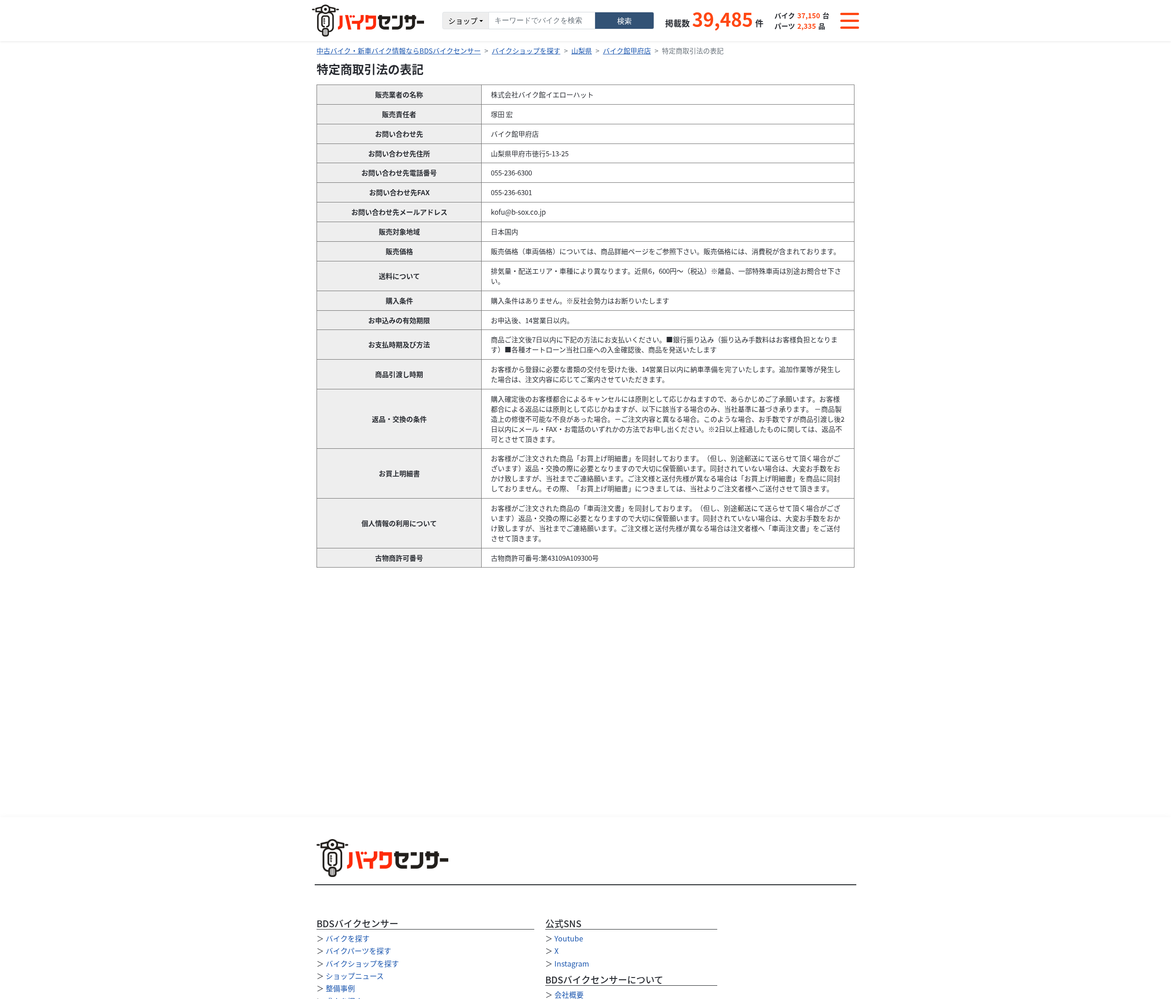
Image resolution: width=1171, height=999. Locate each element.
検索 (624, 20)
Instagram (571, 963)
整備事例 (340, 988)
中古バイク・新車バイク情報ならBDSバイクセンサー (399, 50)
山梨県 (581, 50)
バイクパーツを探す (358, 950)
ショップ (463, 20)
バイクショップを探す (526, 50)
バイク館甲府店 (627, 50)
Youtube (568, 938)
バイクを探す (348, 938)
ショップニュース (355, 975)
